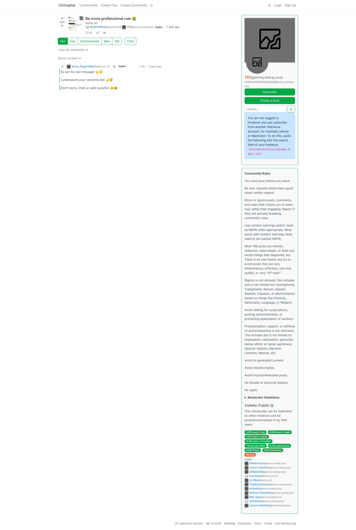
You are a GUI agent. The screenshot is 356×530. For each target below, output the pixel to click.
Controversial (89, 41)
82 (90, 32)
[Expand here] (75, 23)
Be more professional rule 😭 (110, 18)
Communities (89, 5)
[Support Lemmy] (151, 5)
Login (278, 5)
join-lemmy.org (285, 523)
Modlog (250, 454)
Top (72, 41)
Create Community (134, 5)
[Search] (270, 5)
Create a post (269, 100)
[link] (98, 32)
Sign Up (290, 5)
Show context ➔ (69, 58)
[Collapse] (62, 66)
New (107, 41)
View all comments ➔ (73, 50)
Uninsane (67, 5)
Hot (62, 41)
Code (268, 523)
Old (117, 41)
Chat (130, 41)
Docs (257, 523)
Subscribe (270, 92)
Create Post (109, 5)
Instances (244, 523)
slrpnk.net (91, 22)
